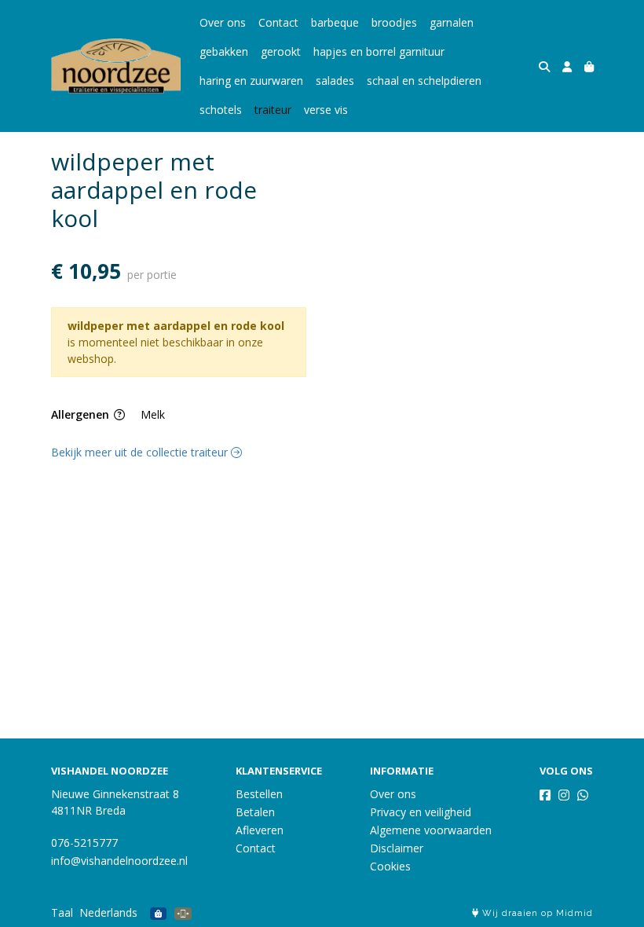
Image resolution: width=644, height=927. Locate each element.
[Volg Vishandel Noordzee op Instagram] (563, 795)
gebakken (223, 51)
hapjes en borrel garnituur (379, 51)
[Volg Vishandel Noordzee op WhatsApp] (582, 795)
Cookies (390, 866)
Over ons (222, 22)
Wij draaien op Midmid (536, 913)
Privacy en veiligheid (420, 811)
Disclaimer (396, 848)
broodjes (394, 22)
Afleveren (260, 830)
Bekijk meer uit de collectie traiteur (141, 452)
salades (335, 80)
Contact (278, 22)
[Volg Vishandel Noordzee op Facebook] (545, 795)
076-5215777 (84, 842)
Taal (62, 912)
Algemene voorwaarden (431, 830)
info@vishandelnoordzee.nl (119, 860)
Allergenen (81, 414)
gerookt (281, 51)
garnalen (452, 22)
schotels (220, 109)
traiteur (272, 109)
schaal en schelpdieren (424, 80)
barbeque (335, 22)
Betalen (255, 811)
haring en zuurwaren (251, 80)
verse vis (326, 109)
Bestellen (259, 793)
